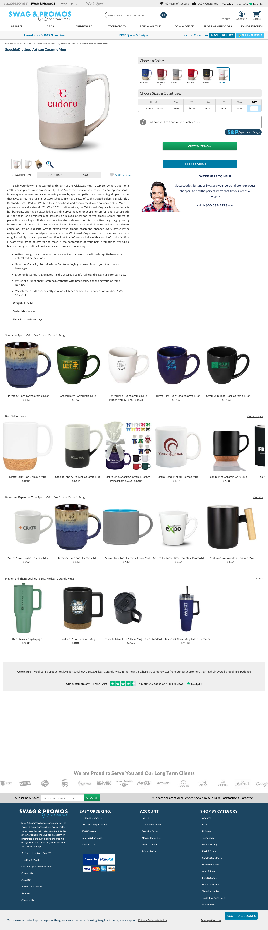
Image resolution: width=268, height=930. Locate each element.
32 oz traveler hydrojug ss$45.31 (27, 640)
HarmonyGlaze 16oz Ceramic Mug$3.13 (28, 397)
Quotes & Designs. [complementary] (134, 35)
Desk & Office (184, 26)
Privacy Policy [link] (149, 851)
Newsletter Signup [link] (151, 837)
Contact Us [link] (27, 873)
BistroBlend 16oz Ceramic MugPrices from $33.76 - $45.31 (128, 397)
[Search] (163, 15)
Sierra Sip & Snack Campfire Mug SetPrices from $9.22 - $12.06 (128, 478)
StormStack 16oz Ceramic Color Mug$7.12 (127, 559)
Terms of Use (88, 844)
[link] (175, 3)
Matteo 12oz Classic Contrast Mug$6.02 (28, 559)
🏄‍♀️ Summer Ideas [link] (250, 35)
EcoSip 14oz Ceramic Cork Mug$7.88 (228, 478)
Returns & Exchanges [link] (92, 837)
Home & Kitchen (251, 26)
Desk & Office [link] (209, 851)
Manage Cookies (211, 920)
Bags (50, 26)
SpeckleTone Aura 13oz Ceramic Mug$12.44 (77, 478)
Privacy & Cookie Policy (152, 920)
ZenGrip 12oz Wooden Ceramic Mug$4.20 (231, 559)
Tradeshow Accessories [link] (214, 897)
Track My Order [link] (150, 831)
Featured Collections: (222, 35)
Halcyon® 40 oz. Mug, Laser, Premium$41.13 (187, 640)
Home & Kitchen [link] (210, 864)
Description (21, 174)
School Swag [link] (208, 904)
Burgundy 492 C (161, 83)
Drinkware (84, 26)
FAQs (85, 174)
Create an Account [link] (151, 824)
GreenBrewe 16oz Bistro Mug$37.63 (78, 397)
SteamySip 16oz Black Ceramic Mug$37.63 (228, 397)
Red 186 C (191, 82)
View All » (258, 497)
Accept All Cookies (241, 915)
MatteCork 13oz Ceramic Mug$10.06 (27, 478)
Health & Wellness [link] (211, 884)
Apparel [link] (206, 817)
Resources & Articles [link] (31, 886)
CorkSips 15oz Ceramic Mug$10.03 (77, 640)
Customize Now (199, 146)
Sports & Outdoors (218, 26)
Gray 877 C (176, 82)
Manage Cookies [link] (150, 844)
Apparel (17, 26)
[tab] (21, 175)
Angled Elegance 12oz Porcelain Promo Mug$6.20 (180, 559)
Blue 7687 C (145, 82)
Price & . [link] (44, 35)
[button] (16, 3)
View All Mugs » (255, 416)
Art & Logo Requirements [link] (94, 824)
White (222, 82)
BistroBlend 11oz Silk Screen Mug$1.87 (177, 478)
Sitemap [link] (25, 893)
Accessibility (27, 899)
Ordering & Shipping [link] (92, 817)
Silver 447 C (207, 82)
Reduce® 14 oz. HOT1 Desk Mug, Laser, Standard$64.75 (132, 640)
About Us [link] (26, 879)
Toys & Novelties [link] (210, 891)
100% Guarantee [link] (90, 831)
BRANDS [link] (227, 35)
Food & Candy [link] (209, 877)
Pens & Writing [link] (209, 844)
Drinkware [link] (207, 831)
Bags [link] (204, 824)
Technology (117, 26)
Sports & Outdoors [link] (212, 857)
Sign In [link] (145, 817)
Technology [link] (208, 837)
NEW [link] (214, 35)
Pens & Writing (150, 26)
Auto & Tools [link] (208, 871)
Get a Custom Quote (199, 164)
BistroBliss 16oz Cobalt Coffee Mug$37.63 (178, 397)
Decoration (53, 174)
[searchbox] (135, 15)
